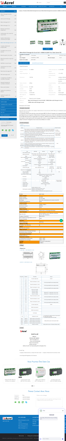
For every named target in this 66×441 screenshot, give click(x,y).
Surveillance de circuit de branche (8, 51)
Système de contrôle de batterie (8, 91)
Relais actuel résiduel (8, 87)
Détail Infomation (24, 63)
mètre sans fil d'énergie (8, 18)
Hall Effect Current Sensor (8, 63)
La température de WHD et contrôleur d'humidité (8, 78)
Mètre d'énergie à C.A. (8, 25)
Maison (4, 6)
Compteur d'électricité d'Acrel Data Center (51, 352)
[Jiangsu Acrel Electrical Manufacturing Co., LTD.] (3, 130)
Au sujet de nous (33, 6)
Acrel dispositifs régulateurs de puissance (28, 355)
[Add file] (40, 439)
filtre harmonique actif (8, 74)
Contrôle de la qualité (6, 104)
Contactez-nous (42, 6)
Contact (3, 107)
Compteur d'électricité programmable (8, 47)
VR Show (23, 6)
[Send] (63, 439)
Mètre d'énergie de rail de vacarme (8, 15)
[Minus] (63, 410)
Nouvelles (51, 6)
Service (34, 423)
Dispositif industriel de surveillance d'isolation (8, 83)
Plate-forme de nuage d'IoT (8, 71)
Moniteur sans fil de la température (8, 29)
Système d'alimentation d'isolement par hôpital (8, 39)
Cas (61, 6)
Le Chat (48, 48)
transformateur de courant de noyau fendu (8, 34)
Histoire (34, 421)
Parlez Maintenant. (5, 115)
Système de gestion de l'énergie (8, 96)
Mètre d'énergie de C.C (8, 22)
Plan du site (21, 435)
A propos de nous (5, 99)
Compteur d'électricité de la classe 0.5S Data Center (31, 352)
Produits (14, 6)
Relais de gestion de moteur (8, 55)
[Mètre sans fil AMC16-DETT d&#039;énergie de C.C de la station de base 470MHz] (41, 372)
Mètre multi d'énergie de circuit (8, 42)
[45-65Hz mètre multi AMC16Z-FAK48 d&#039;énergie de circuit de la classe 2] (56, 372)
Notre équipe (36, 425)
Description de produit (37, 63)
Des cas (2, 112)
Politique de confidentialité (33, 435)
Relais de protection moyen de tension (8, 59)
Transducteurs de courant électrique (8, 67)
